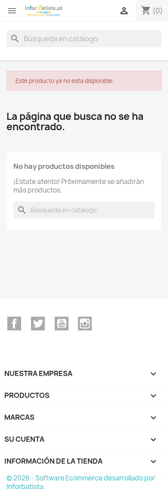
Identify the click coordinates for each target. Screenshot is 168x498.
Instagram (85, 323)
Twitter (38, 323)
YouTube (61, 323)
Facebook (14, 323)
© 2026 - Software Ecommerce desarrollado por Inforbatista (80, 482)
